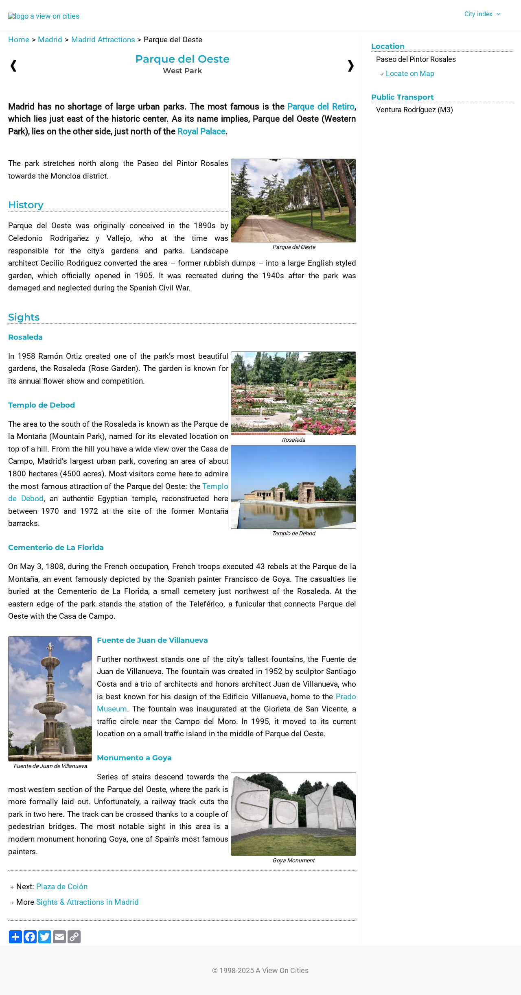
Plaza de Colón (62, 886)
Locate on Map (410, 73)
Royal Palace (201, 131)
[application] (497, 14)
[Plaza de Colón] (351, 65)
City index (478, 14)
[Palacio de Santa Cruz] (13, 65)
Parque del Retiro (321, 106)
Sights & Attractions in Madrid (87, 902)
